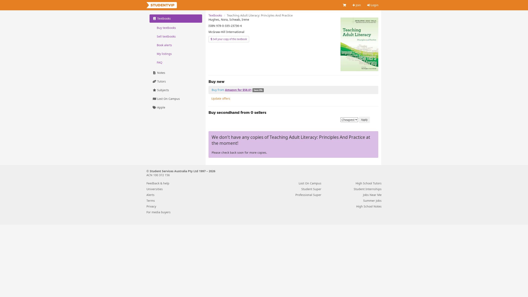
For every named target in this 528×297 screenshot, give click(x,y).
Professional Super (308, 195)
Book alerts (164, 45)
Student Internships (368, 189)
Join (358, 5)
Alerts (150, 195)
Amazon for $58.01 (238, 90)
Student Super (311, 189)
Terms (150, 201)
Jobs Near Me (372, 195)
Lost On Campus (168, 99)
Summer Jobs (372, 201)
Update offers (220, 98)
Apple (160, 107)
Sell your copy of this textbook (229, 39)
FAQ (159, 62)
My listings (164, 54)
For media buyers (158, 212)
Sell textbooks (166, 36)
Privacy (151, 206)
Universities (154, 189)
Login (374, 5)
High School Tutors (369, 183)
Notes (160, 73)
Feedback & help (157, 183)
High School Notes (369, 206)
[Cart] (345, 5)
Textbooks (215, 15)
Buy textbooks (166, 28)
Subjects (162, 90)
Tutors (161, 81)
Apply (364, 119)
